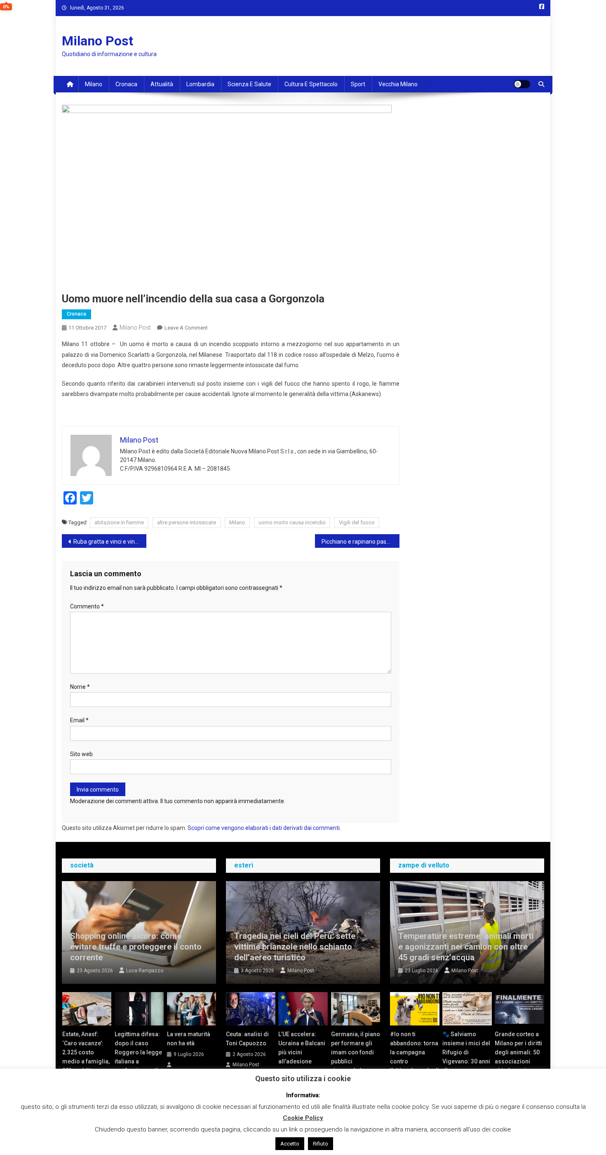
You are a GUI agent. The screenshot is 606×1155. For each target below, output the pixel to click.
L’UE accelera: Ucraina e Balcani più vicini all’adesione (301, 1048)
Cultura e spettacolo (311, 84)
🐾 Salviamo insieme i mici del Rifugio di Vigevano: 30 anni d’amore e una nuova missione (466, 1057)
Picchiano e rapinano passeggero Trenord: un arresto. (360, 541)
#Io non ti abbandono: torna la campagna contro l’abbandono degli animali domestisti (414, 1061)
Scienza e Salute (249, 84)
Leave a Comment (186, 328)
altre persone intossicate (186, 522)
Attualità (161, 84)
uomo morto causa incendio (292, 522)
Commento (87, 606)
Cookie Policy (303, 1118)
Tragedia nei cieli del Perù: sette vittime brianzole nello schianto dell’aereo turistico (294, 946)
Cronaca (126, 84)
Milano (93, 84)
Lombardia (200, 84)
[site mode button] (522, 84)
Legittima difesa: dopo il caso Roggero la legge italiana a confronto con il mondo (138, 1057)
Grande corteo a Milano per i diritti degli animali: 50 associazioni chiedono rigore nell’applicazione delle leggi (518, 1061)
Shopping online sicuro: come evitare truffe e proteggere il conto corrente (136, 946)
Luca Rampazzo (144, 971)
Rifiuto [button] (320, 1144)
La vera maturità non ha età (188, 1039)
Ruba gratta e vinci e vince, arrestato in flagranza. (109, 541)
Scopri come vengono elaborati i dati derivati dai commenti (264, 828)
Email (79, 720)
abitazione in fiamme (119, 522)
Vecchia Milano (398, 84)
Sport (358, 84)
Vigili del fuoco (357, 522)
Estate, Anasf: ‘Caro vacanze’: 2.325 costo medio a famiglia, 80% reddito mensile (86, 1057)
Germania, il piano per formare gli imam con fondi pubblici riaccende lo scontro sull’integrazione (355, 1061)
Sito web (81, 754)
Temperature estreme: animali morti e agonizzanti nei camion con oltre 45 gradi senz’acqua (465, 946)
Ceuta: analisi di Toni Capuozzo (247, 1039)
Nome (80, 687)
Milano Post (97, 41)
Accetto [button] (289, 1144)
